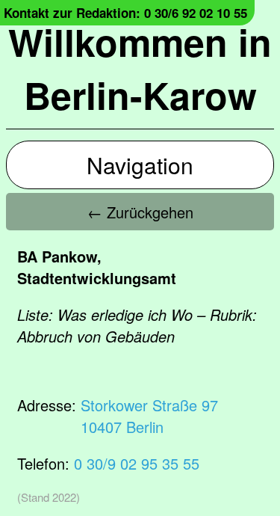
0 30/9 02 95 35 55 (136, 463)
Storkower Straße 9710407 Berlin (149, 415)
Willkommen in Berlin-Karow (140, 68)
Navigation (140, 165)
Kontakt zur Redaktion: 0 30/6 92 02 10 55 (125, 13)
